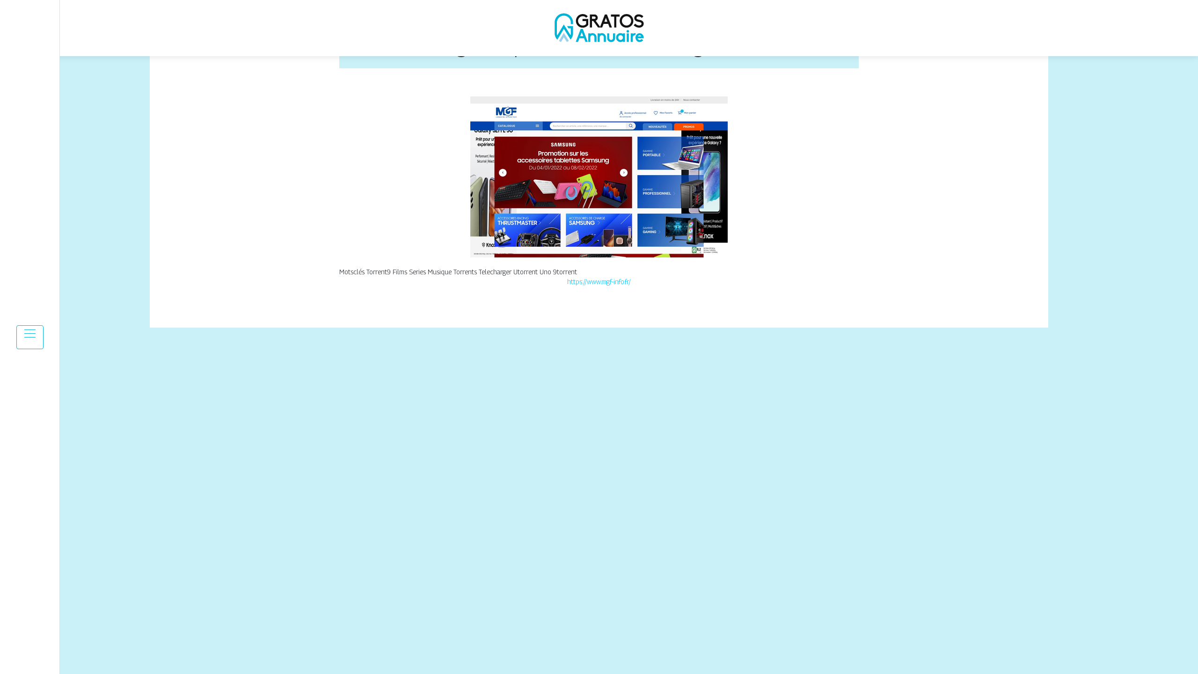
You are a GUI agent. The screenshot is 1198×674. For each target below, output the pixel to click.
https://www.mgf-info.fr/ (599, 282)
